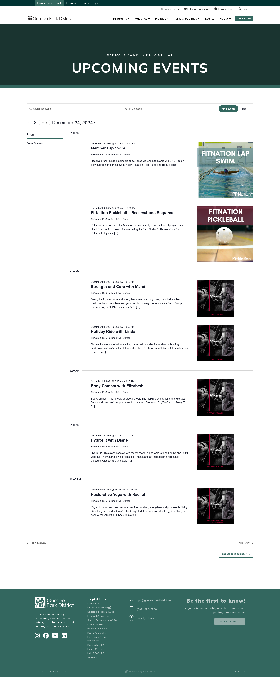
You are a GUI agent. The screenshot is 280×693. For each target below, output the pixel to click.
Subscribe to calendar (234, 553)
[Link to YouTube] (56, 635)
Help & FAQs (94, 653)
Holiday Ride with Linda (113, 331)
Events (209, 18)
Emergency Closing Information (97, 639)
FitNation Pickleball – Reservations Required (132, 212)
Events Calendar (96, 649)
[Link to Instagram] (38, 635)
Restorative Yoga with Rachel (118, 494)
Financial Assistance (98, 616)
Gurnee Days (90, 3)
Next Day (244, 542)
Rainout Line (94, 644)
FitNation (71, 3)
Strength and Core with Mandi (118, 286)
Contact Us (93, 603)
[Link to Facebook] (46, 635)
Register (244, 18)
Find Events (228, 108)
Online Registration (98, 607)
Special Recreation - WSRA (102, 620)
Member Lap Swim (108, 148)
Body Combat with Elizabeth (117, 385)
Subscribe (228, 621)
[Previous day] (28, 122)
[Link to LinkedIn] (64, 635)
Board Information (97, 628)
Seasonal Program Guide (101, 611)
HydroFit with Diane (109, 440)
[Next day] (35, 122)
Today (44, 122)
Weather (92, 657)
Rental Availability (97, 632)
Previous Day (38, 542)
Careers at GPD (96, 624)
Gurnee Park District (49, 3)
